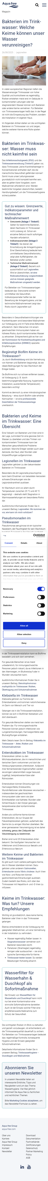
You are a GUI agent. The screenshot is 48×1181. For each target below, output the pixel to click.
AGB (28, 1158)
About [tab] (39, 543)
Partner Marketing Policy (34, 1153)
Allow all (24, 626)
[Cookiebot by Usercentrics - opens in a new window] (34, 535)
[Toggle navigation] (44, 5)
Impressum (7, 1145)
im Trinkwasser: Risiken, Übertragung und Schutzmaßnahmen (19, 686)
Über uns (6, 1135)
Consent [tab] (9, 543)
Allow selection (24, 634)
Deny (24, 643)
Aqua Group (9, 1142)
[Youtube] (29, 1167)
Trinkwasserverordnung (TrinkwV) (18, 163)
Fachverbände (32, 1142)
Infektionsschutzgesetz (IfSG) (20, 160)
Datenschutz (32, 1148)
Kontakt (5, 1148)
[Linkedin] (22, 1167)
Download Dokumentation (33, 1137)
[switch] (41, 597)
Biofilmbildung (18, 359)
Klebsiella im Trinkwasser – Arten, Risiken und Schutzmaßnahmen (24, 743)
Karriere (5, 1138)
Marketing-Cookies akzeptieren (24, 1100)
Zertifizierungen (33, 1145)
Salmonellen (30, 868)
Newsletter (7, 1151)
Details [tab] (24, 543)
